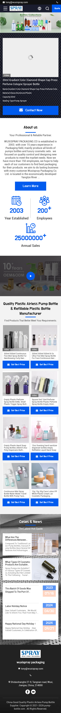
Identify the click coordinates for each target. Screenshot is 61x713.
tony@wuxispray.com (17, 2)
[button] (27, 29)
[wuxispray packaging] (57, 2)
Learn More (30, 186)
